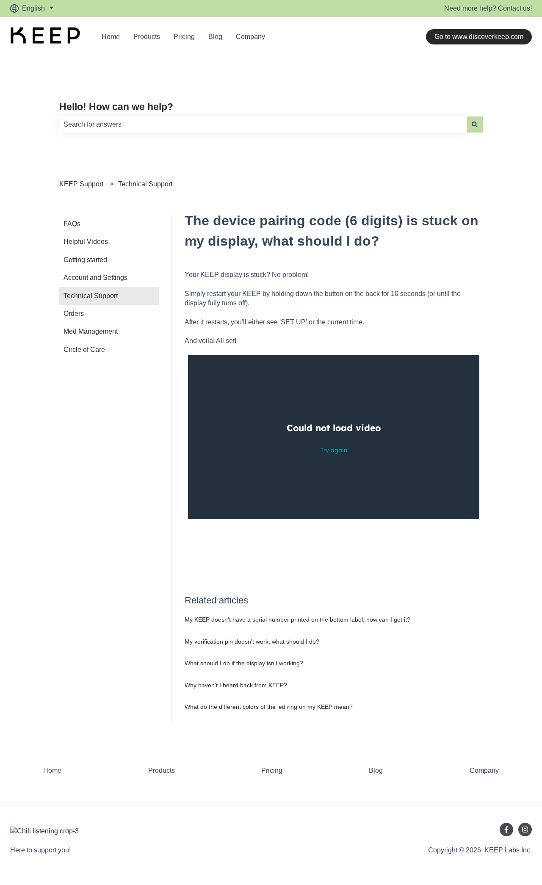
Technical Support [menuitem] (91, 295)
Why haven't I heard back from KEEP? (236, 685)
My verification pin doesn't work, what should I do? (252, 641)
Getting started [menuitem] (85, 259)
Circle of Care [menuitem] (84, 349)
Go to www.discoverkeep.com (478, 36)
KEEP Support (81, 184)
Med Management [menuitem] (91, 331)
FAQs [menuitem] (72, 223)
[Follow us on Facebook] (506, 829)
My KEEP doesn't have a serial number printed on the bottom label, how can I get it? (297, 619)
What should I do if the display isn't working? (244, 663)
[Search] (475, 124)
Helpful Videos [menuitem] (86, 241)
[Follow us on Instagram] (525, 829)
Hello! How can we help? (116, 106)
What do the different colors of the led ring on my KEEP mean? (269, 706)
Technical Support (145, 184)
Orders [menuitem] (74, 313)
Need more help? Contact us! (488, 8)
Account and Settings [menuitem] (95, 277)
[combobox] (263, 124)
